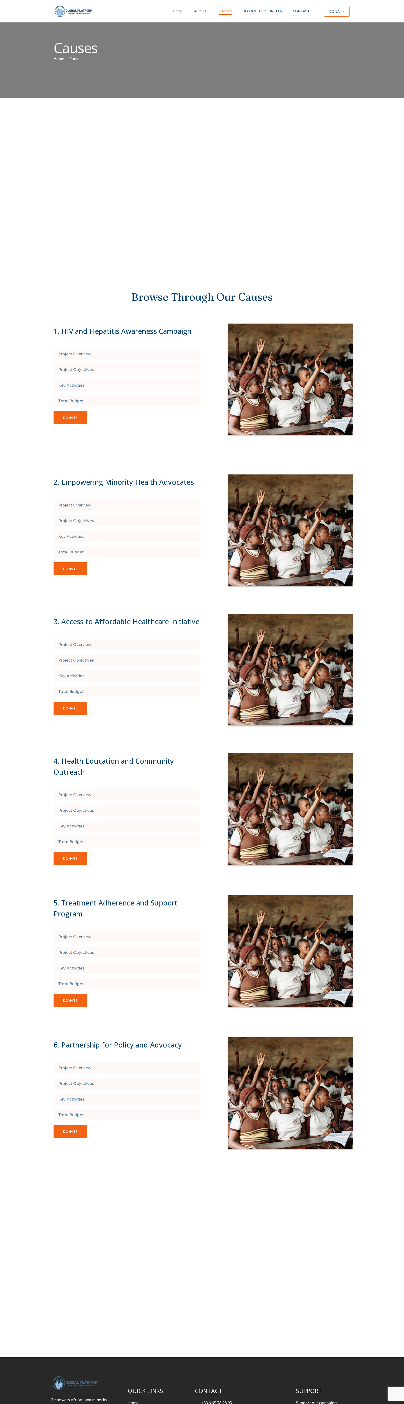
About (200, 11)
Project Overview (74, 354)
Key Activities (71, 385)
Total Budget (71, 401)
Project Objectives (76, 369)
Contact (301, 11)
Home (178, 11)
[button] (127, 354)
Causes (225, 11)
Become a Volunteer (263, 11)
